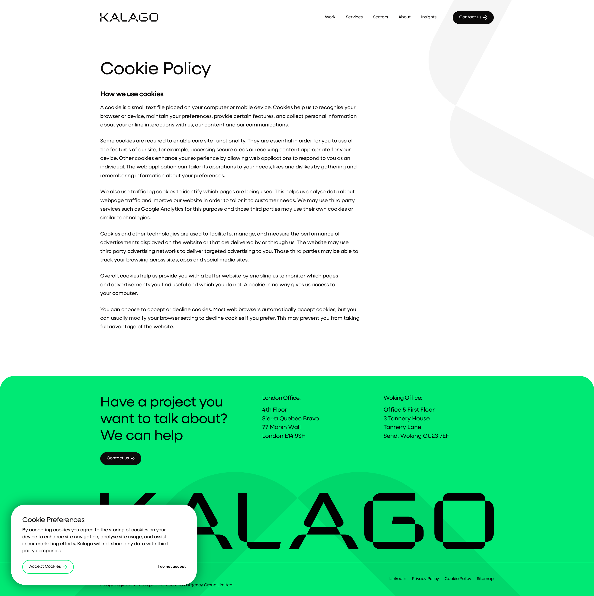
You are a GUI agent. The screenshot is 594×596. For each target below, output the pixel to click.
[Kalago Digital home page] (129, 17)
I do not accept (172, 567)
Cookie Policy (458, 579)
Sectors (380, 17)
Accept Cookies (45, 567)
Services (354, 17)
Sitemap (485, 579)
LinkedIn (397, 579)
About (404, 17)
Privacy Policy (425, 579)
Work (330, 17)
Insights (428, 17)
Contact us (470, 17)
